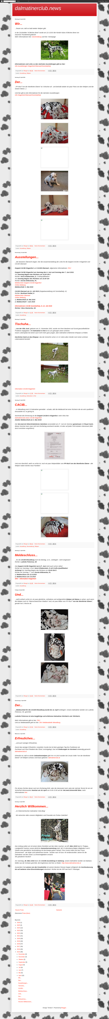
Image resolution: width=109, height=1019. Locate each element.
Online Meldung (20, 285)
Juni (20, 970)
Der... (18, 82)
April (20, 975)
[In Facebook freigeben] (54, 71)
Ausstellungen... (27, 257)
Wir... (18, 23)
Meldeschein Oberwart (22, 295)
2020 (18, 938)
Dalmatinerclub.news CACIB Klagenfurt (28, 418)
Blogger (63, 1007)
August (21, 965)
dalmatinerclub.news (38, 8)
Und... (19, 594)
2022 (18, 933)
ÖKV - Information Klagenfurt (25, 579)
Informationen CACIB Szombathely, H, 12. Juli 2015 (33, 306)
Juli (20, 967)
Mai (20, 972)
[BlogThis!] (50, 71)
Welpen (29, 73)
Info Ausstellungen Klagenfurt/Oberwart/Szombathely (33, 66)
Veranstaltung (30, 546)
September (22, 962)
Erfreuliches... (25, 738)
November (22, 957)
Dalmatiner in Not (31, 396)
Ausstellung (23, 73)
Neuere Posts (19, 910)
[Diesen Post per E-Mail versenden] (49, 71)
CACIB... (21, 404)
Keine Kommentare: (40, 70)
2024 (18, 928)
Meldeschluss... (26, 555)
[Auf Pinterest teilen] (55, 71)
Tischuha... (23, 324)
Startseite (59, 910)
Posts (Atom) (26, 913)
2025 (18, 925)
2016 (18, 949)
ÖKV (69, 268)
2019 (18, 941)
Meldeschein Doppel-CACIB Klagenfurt (28, 283)
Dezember (22, 954)
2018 (18, 944)
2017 (18, 946)
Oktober (21, 959)
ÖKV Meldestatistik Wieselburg (49, 722)
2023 (18, 930)
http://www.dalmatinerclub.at (71, 863)
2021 (18, 936)
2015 (18, 952)
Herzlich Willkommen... (31, 806)
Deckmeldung (36, 37)
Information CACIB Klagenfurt (25, 389)
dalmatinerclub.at (21, 751)
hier (26, 792)
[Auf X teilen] (52, 71)
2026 (18, 922)
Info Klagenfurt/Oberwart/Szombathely (28, 95)
